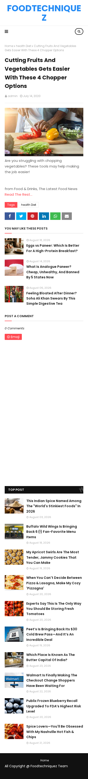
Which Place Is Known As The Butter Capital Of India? (50, 657)
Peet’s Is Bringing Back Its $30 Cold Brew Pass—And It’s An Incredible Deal (51, 634)
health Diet (23, 46)
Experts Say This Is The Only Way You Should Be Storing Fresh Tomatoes (53, 608)
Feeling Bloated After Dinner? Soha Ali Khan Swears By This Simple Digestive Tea (51, 298)
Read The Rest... (18, 194)
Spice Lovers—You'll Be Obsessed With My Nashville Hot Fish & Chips (54, 731)
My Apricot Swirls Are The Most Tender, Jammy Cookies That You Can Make (52, 557)
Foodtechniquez (44, 13)
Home (9, 46)
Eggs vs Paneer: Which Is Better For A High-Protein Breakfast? (52, 248)
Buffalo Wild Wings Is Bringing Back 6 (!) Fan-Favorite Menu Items (51, 531)
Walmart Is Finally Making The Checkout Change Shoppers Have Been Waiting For (51, 680)
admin (13, 96)
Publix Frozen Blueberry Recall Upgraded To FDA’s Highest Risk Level (53, 706)
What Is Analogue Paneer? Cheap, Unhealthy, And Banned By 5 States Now (52, 272)
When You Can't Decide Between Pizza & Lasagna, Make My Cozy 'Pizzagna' (54, 583)
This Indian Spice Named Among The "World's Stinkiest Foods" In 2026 (53, 506)
